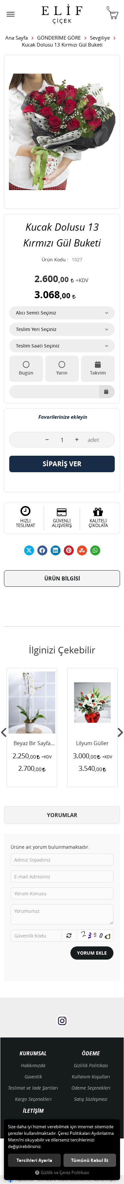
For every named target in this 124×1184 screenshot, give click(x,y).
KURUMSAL (33, 1054)
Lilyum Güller (92, 743)
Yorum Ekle (92, 953)
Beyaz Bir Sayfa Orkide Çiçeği (32, 743)
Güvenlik (33, 1076)
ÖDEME (91, 1054)
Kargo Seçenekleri (33, 1099)
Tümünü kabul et (89, 1160)
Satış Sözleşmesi (90, 1099)
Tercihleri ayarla (34, 1160)
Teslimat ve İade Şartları (33, 1088)
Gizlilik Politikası (91, 1065)
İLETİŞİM (33, 1111)
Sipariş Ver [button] (62, 463)
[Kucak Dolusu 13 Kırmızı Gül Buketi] (62, 132)
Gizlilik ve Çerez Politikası (65, 1172)
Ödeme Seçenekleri (90, 1088)
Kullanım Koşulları (91, 1076)
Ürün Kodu (54, 259)
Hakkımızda (33, 1065)
